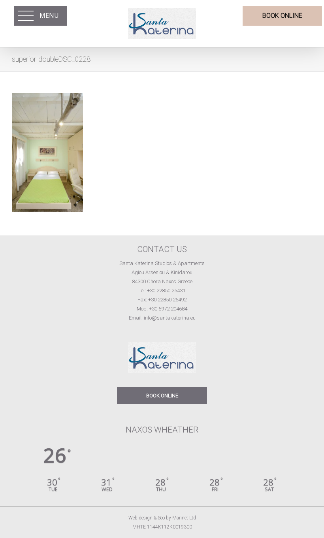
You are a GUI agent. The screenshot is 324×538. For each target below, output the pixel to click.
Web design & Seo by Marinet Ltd (162, 518)
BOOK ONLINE (162, 396)
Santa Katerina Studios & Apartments (162, 263)
